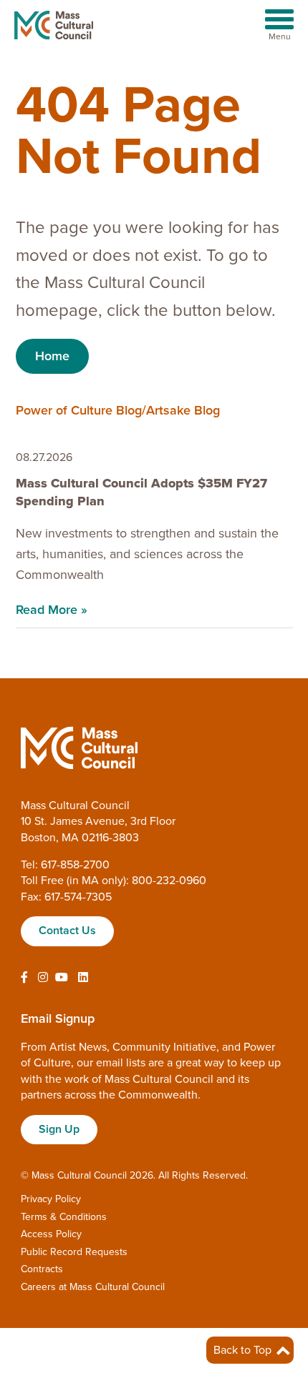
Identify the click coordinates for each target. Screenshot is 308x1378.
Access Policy (51, 1234)
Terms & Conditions (64, 1217)
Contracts (42, 1269)
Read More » (51, 610)
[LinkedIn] (83, 978)
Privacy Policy (51, 1199)
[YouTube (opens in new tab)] (61, 978)
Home (52, 356)
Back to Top (243, 1350)
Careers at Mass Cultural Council (93, 1287)
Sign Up (59, 1129)
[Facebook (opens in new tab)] (24, 978)
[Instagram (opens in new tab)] (43, 978)
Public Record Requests (74, 1252)
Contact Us (67, 930)
